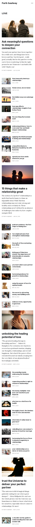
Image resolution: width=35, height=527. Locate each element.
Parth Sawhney (9, 3)
